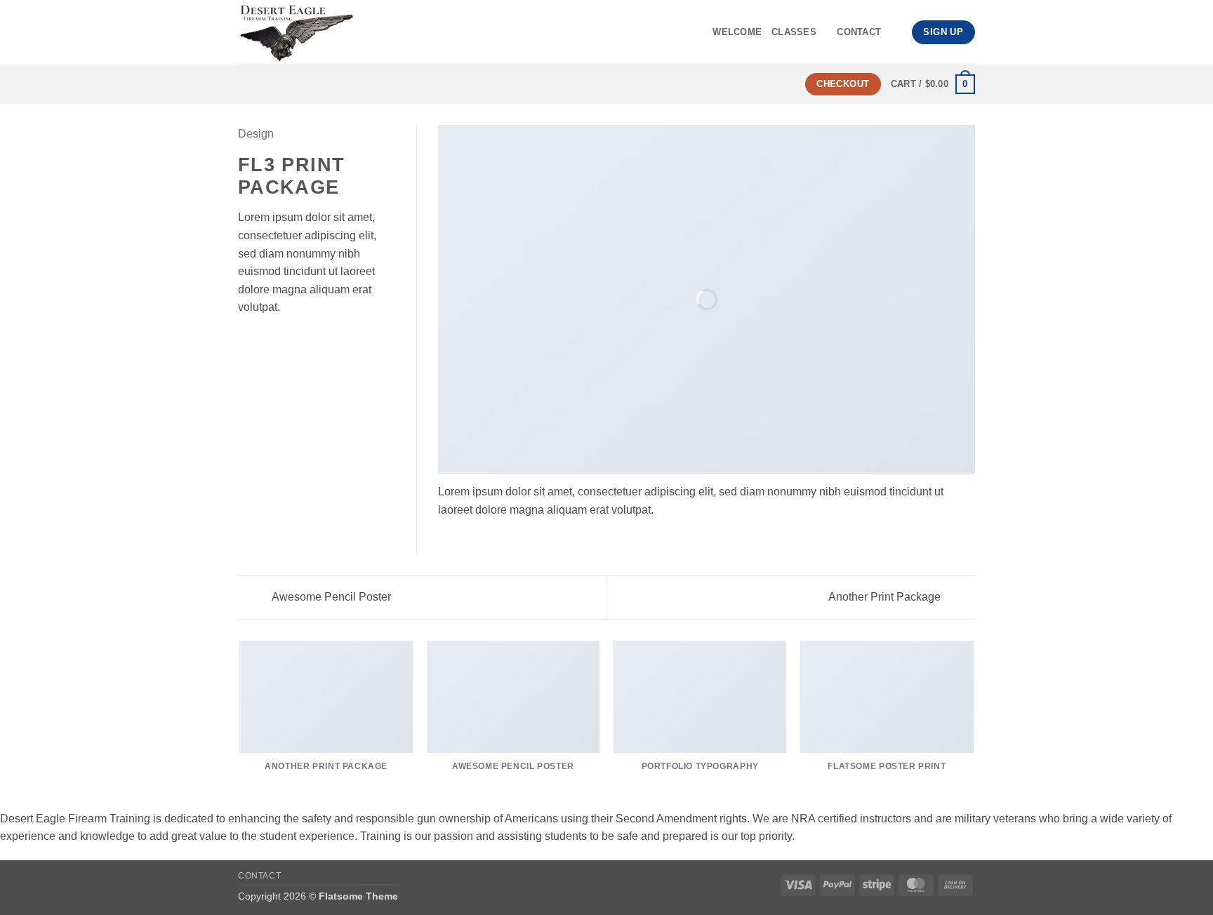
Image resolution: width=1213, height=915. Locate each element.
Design (256, 134)
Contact (859, 32)
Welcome (737, 32)
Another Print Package (885, 597)
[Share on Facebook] (246, 341)
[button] (933, 84)
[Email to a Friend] (280, 341)
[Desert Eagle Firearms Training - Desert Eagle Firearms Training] (360, 32)
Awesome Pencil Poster (330, 597)
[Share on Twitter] (264, 341)
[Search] (896, 32)
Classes (793, 32)
